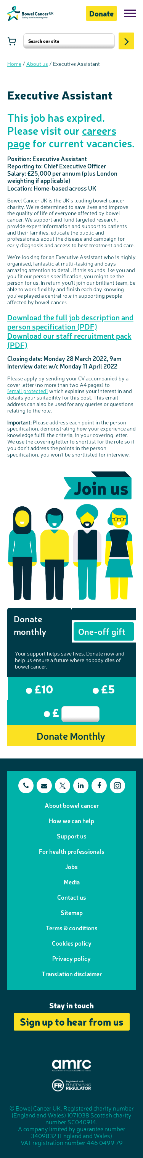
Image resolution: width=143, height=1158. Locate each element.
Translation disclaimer (72, 973)
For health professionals (71, 851)
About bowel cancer (72, 805)
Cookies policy (72, 943)
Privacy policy (71, 958)
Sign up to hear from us (72, 1021)
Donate (101, 13)
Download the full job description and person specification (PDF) (70, 321)
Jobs (71, 866)
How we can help (71, 820)
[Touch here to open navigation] (130, 13)
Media (72, 881)
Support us (72, 836)
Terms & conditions (72, 927)
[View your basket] (11, 41)
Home (14, 63)
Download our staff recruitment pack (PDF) (69, 340)
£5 (107, 688)
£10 (42, 688)
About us (37, 63)
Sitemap (72, 912)
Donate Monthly (71, 735)
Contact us (71, 897)
